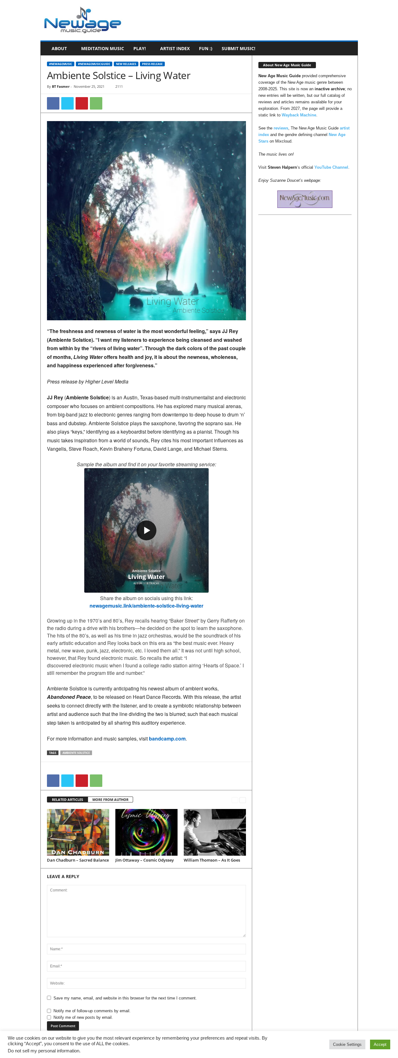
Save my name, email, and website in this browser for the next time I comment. (125, 998)
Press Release (152, 64)
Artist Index (175, 48)
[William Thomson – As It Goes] (215, 832)
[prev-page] (235, 800)
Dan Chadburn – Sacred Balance (78, 860)
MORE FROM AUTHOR (110, 799)
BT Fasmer (61, 86)
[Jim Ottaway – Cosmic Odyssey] (146, 832)
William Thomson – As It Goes (212, 860)
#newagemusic (60, 64)
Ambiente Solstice (76, 753)
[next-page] (242, 800)
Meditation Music (102, 48)
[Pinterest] (82, 103)
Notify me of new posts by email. (83, 1017)
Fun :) (205, 48)
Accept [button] (380, 1044)
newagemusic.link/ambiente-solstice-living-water (146, 605)
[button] (348, 48)
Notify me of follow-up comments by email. (92, 1011)
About (59, 48)
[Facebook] (53, 103)
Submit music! (238, 48)
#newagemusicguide (94, 64)
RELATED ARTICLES (67, 799)
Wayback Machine (299, 115)
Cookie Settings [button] (347, 1044)
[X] (67, 103)
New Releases (126, 64)
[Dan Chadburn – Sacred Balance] (78, 832)
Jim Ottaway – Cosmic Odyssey (144, 860)
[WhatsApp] (96, 103)
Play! (139, 48)
